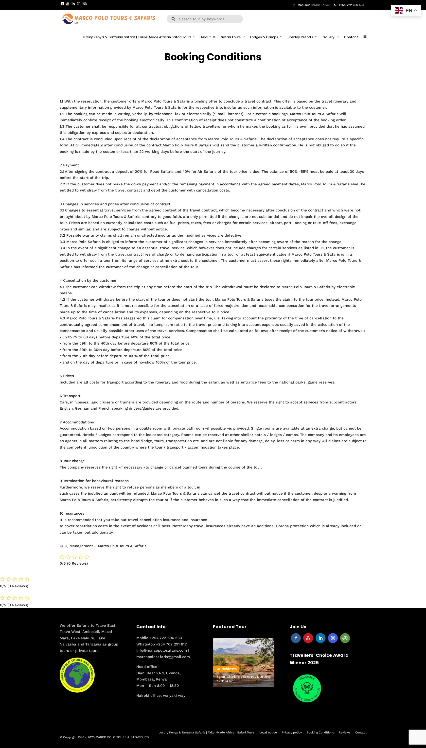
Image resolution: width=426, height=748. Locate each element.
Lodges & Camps (264, 37)
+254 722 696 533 (351, 5)
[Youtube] (67, 3)
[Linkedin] (73, 3)
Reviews (344, 732)
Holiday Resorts (300, 37)
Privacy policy (292, 732)
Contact (351, 37)
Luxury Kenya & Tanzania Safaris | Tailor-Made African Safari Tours (137, 37)
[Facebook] (296, 638)
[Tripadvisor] (85, 3)
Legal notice (268, 732)
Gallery (328, 37)
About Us (208, 37)
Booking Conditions (320, 732)
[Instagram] (78, 3)
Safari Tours (231, 37)
